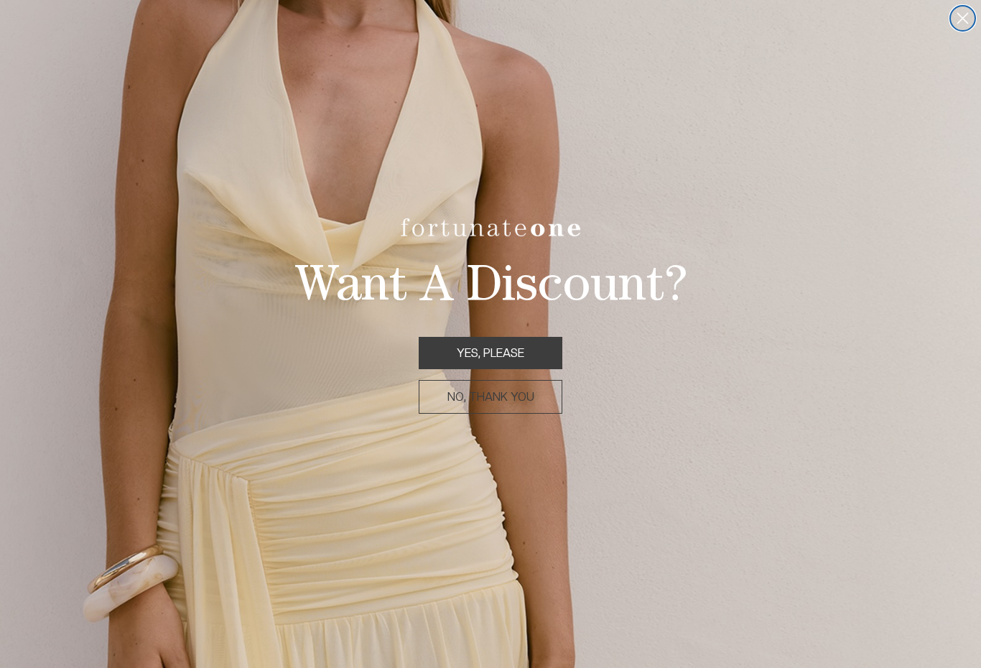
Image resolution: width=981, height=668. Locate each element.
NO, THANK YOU (490, 397)
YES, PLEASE (490, 353)
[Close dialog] (962, 18)
